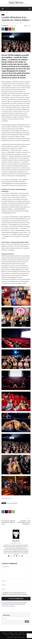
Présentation (4, 633)
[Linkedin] (17, 556)
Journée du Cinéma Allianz (12, 503)
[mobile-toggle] (2, 9)
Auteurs (16, 633)
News (7, 12)
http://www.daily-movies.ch (16, 543)
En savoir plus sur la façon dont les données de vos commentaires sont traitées (14, 604)
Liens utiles (6, 634)
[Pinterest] (9, 29)
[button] (30, 9)
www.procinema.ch (6, 498)
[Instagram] (14, 556)
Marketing (11, 633)
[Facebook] (2, 29)
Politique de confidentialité (15, 634)
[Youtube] (23, 556)
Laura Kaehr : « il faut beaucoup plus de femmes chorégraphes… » (24, 522)
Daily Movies (5, 25)
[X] (6, 29)
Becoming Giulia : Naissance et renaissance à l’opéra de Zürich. (8, 522)
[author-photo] (16, 538)
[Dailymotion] (9, 556)
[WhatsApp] (13, 29)
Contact (27, 633)
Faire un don (25, 634)
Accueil (2, 12)
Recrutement (21, 633)
